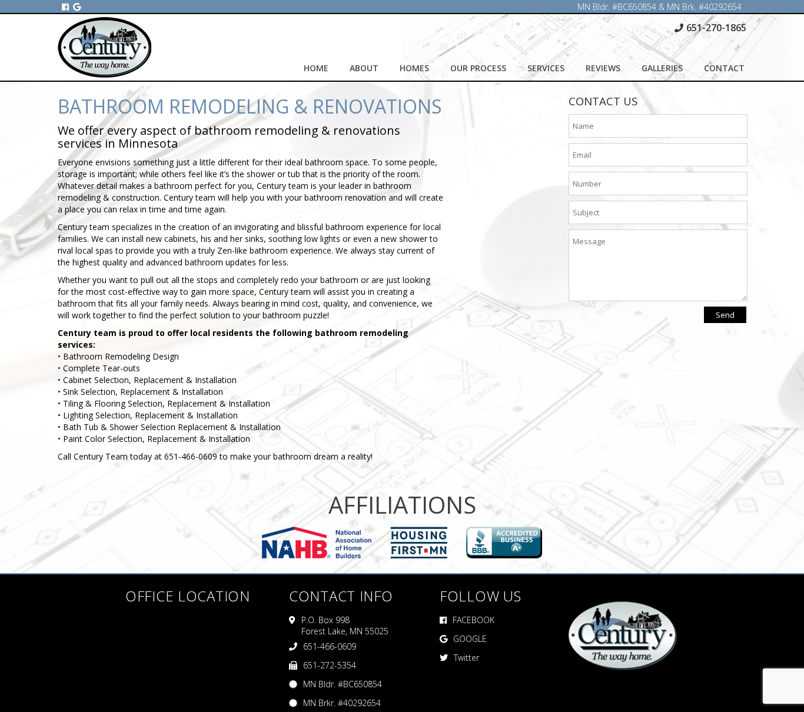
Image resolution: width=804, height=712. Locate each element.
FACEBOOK (473, 620)
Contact (724, 68)
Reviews (603, 68)
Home (316, 68)
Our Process (478, 68)
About (364, 68)
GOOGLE (470, 638)
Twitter (466, 657)
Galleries (662, 68)
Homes (414, 68)
